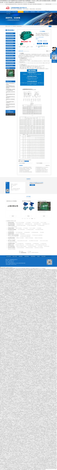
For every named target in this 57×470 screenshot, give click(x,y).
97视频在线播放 (25, 280)
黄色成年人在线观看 (3, 347)
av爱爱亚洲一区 (4, 315)
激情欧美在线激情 (5, 326)
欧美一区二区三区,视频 (31, 337)
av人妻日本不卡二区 (26, 390)
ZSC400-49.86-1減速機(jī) (35, 222)
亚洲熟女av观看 (38, 273)
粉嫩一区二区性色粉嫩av (17, 414)
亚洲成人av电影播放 (19, 356)
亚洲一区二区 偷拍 (9, 296)
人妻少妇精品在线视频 (30, 269)
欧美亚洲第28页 (37, 335)
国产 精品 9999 (41, 351)
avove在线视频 (29, 329)
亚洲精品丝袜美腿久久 (42, 274)
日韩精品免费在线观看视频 (11, 307)
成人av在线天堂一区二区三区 (37, 386)
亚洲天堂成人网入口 (34, 343)
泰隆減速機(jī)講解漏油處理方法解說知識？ (25, 169)
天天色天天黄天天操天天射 (26, 379)
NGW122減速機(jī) (40, 246)
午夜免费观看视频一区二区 (7, 293)
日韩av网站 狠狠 (26, 346)
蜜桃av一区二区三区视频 (5, 351)
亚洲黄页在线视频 (8, 391)
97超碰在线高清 (21, 302)
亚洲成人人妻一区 (22, 374)
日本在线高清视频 (41, 304)
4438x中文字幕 (36, 377)
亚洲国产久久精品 (48, 318)
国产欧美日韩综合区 (7, 338)
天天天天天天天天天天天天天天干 (44, 372)
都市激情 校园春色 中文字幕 (43, 294)
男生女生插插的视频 (43, 293)
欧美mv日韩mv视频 (30, 280)
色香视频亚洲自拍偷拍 (27, 376)
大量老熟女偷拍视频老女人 (36, 414)
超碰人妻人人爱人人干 (38, 286)
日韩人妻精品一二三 (3, 408)
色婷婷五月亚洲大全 (35, 368)
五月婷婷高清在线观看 (42, 360)
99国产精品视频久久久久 (27, 412)
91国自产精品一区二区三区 (3, 321)
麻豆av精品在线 (54, 269)
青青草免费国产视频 (34, 317)
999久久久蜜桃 (3, 368)
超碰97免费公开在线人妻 (48, 356)
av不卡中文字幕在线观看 (33, 364)
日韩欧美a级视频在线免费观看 (27, 391)
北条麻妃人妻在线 (19, 360)
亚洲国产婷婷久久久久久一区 (4, 317)
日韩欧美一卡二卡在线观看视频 (50, 365)
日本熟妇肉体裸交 (52, 342)
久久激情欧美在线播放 (48, 347)
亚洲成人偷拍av (2, 399)
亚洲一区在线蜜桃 (48, 357)
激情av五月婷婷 (2, 335)
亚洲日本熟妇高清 (7, 285)
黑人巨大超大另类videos (33, 395)
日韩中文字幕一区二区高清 (36, 285)
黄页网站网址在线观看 (15, 376)
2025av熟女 (18, 413)
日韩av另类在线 (17, 312)
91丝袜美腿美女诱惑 (47, 281)
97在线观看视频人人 (23, 365)
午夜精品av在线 (3, 322)
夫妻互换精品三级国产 (40, 381)
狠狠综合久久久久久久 (22, 304)
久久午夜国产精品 (42, 394)
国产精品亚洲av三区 (10, 383)
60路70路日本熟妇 (24, 329)
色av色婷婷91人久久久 (51, 379)
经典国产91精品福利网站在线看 (33, 379)
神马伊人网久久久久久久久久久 (31, 286)
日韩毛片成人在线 (31, 388)
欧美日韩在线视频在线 (14, 337)
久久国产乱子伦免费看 (19, 392)
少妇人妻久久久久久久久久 (18, 274)
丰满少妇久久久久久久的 (23, 403)
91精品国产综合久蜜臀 (36, 289)
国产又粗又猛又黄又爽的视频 (23, 378)
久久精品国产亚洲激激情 (20, 408)
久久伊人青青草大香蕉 (14, 324)
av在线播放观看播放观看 (24, 294)
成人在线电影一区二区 (35, 280)
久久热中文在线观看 (6, 282)
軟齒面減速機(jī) (27, 11)
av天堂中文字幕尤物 (20, 306)
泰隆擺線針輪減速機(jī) (10, 38)
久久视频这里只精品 (48, 272)
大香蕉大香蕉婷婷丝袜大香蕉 (28, 363)
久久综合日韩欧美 (11, 411)
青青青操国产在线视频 (14, 278)
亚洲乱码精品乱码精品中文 (6, 343)
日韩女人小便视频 (29, 309)
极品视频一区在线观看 (33, 344)
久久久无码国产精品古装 (51, 341)
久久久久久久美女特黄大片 (20, 333)
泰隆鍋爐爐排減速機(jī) (10, 58)
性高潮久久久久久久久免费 (50, 293)
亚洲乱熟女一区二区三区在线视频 (19, 396)
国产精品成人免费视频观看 (14, 368)
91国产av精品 (39, 363)
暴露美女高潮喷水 (50, 295)
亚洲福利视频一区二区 (15, 280)
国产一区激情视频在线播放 (32, 341)
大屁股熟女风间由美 (24, 352)
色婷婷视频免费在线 (50, 376)
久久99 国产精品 (3, 306)
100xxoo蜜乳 (42, 353)
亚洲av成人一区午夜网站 (49, 378)
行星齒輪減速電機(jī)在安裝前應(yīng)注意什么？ (10, 102)
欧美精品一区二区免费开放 (42, 318)
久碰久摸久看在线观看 (40, 339)
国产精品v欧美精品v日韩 (17, 403)
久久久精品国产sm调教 (11, 298)
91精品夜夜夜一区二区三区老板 (37, 373)
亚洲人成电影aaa (45, 322)
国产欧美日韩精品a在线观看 (23, 394)
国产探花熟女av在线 (45, 321)
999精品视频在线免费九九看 (18, 372)
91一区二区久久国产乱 (26, 326)
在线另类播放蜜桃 (25, 283)
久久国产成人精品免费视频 (48, 306)
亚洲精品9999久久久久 (32, 413)
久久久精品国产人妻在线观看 (41, 302)
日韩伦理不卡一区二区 (19, 386)
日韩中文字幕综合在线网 (17, 295)
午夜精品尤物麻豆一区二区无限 (25, 341)
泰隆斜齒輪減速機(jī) (10, 45)
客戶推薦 (28, 196)
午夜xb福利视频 (41, 407)
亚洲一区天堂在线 (6, 346)
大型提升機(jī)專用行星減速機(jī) (10, 77)
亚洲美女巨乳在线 (16, 273)
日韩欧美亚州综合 (20, 283)
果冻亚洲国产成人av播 (14, 318)
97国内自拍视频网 (25, 324)
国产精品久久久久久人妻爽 (19, 338)
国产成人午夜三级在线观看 (7, 269)
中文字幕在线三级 (50, 352)
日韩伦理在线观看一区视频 (36, 307)
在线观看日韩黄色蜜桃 (11, 295)
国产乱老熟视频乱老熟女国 (51, 348)
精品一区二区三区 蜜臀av (47, 282)
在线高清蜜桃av (3, 353)
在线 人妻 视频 (29, 359)
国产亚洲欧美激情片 (52, 392)
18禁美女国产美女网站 (33, 329)
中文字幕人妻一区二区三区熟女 (47, 370)
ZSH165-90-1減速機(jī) (43, 222)
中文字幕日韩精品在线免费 (45, 299)
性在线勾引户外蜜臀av (10, 277)
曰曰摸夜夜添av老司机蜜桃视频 (27, 293)
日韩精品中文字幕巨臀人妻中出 (47, 269)
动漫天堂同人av (23, 353)
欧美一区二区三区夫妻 (7, 341)
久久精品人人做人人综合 (4, 304)
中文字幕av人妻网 (32, 276)
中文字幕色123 (35, 325)
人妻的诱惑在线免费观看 (14, 293)
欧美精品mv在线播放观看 (41, 298)
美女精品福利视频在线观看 (3, 313)
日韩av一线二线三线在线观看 (20, 363)
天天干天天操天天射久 (20, 337)
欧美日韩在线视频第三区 (7, 320)
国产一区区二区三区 (19, 409)
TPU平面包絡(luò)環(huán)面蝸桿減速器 (13, 236)
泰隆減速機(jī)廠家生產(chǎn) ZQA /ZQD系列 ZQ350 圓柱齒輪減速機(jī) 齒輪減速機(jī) (10, 87)
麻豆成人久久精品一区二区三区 (17, 277)
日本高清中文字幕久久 (25, 303)
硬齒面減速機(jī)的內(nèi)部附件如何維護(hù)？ (10, 107)
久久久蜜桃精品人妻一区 (33, 412)
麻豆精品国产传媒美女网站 (39, 311)
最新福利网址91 (33, 383)
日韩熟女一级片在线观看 (13, 399)
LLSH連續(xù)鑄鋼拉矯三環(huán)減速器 (22, 240)
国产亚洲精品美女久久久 (7, 316)
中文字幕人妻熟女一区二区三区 (34, 316)
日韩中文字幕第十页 (8, 347)
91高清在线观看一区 (2, 338)
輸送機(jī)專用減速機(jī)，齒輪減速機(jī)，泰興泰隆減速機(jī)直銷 (10, 90)
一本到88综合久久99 (5, 383)
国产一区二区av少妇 (8, 302)
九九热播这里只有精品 (15, 357)
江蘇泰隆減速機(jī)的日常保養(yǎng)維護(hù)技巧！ (42, 169)
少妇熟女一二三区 (22, 295)
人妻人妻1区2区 (7, 394)
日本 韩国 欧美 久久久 (44, 328)
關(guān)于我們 (15, 11)
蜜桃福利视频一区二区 (36, 282)
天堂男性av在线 (10, 376)
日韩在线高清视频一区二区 (52, 290)
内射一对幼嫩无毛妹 (38, 376)
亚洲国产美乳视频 (22, 385)
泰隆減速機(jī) (20, 11)
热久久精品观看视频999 (36, 312)
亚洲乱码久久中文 (4, 350)
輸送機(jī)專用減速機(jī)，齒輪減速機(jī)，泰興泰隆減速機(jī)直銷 (26, 168)
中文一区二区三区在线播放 (46, 325)
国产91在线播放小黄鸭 (29, 398)
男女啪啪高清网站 (14, 386)
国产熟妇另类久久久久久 (16, 272)
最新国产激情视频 (54, 398)
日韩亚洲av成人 (50, 373)
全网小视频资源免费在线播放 (43, 300)
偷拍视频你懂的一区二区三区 (17, 298)
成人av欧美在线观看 (30, 346)
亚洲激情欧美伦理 (38, 391)
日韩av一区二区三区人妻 (31, 290)
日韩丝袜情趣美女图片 (25, 337)
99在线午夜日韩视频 (27, 370)
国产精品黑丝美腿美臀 (50, 322)
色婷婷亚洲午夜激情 (49, 350)
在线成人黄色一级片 (36, 396)
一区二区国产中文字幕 (32, 400)
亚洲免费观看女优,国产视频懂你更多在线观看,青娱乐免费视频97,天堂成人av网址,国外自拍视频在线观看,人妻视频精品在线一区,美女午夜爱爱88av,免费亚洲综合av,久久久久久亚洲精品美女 (22, 268)
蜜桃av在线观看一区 (11, 282)
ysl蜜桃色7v (11, 364)
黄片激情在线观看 (24, 356)
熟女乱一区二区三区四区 (30, 399)
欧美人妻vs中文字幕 (9, 387)
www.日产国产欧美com (41, 280)
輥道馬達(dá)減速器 (46, 246)
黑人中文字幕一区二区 (13, 338)
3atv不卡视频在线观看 (42, 399)
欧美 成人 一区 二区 (42, 285)
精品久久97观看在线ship (9, 408)
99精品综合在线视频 (7, 413)
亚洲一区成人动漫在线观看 (18, 365)
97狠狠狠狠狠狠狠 (8, 331)
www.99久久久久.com (40, 269)
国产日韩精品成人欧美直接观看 (16, 355)
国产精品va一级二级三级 (10, 313)
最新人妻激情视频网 (27, 366)
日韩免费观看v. (50, 398)
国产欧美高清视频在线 (27, 344)
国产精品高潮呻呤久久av (51, 300)
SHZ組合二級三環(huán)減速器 (44, 240)
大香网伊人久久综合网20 (27, 335)
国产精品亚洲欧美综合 (42, 273)
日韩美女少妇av (46, 377)
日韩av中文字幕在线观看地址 (47, 405)
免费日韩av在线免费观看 (3, 311)
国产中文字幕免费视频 (7, 368)
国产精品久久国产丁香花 (8, 283)
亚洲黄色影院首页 (48, 274)
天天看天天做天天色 (42, 333)
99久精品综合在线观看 (3, 274)
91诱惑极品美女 (8, 274)
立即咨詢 (45, 43)
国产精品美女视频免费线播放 (6, 364)
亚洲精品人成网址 (54, 273)
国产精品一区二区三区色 (12, 312)
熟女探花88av (4, 363)
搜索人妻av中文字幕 (35, 339)
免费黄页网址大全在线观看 (7, 325)
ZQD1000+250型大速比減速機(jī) (20, 222)
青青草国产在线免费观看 (24, 414)
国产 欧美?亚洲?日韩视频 (32, 318)
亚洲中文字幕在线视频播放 (4, 307)
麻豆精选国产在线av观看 (51, 289)
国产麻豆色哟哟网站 (11, 351)
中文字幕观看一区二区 (52, 280)
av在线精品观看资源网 (23, 287)
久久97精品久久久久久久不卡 (27, 383)
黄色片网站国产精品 (48, 277)
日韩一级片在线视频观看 (30, 274)
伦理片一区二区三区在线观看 (21, 364)
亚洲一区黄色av (12, 273)
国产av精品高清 (2, 269)
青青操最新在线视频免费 (39, 322)
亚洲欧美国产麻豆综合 (53, 274)
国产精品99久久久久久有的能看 (36, 313)
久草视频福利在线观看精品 (6, 289)
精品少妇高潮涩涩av (30, 320)
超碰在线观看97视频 (34, 309)
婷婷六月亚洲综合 (39, 299)
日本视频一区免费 (26, 368)
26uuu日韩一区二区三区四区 (49, 382)
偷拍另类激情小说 (17, 346)
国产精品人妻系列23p (7, 308)
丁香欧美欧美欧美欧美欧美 (13, 281)
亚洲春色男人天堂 (45, 309)
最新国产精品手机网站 (36, 330)
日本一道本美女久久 (46, 339)
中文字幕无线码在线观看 (13, 289)
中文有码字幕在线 (30, 348)
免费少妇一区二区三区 (20, 400)
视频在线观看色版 (32, 385)
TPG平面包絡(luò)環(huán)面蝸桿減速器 (25, 236)
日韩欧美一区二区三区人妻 (3, 378)
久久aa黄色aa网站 (6, 401)
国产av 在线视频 (48, 388)
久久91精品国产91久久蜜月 (25, 298)
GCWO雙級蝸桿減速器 (36, 243)
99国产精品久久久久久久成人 (49, 387)
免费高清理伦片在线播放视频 (26, 278)
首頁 (11, 26)
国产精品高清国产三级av (37, 274)
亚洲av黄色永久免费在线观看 (18, 329)
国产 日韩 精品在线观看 (48, 276)
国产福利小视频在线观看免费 (34, 331)
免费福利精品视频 (48, 391)
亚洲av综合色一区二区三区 (25, 377)
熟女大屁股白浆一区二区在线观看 (29, 361)
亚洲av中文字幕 (25, 373)
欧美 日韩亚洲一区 (41, 392)
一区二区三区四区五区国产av (28, 374)
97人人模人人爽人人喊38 (29, 342)
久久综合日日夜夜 (17, 347)
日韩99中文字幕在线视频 (25, 320)
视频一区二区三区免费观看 (22, 291)
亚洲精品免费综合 (45, 412)
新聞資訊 (38, 11)
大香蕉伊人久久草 (17, 370)
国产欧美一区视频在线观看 (19, 303)
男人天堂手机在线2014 (44, 324)
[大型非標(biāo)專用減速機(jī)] (12, 210)
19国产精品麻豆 (3, 303)
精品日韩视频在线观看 (13, 303)
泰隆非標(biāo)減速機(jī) (10, 65)
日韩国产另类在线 (23, 381)
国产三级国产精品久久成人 (53, 374)
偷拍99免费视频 (5, 404)
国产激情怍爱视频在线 (36, 404)
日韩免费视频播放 (25, 286)
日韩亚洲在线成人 (36, 334)
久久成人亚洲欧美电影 (14, 306)
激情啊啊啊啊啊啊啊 (21, 411)
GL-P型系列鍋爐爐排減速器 (19, 243)
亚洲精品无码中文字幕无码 (43, 404)
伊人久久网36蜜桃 (51, 304)
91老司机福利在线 (14, 363)
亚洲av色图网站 (50, 317)
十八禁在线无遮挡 (9, 328)
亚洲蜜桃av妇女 (46, 289)
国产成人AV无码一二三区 (5, 286)
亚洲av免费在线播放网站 (3, 302)
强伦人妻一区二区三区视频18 (20, 290)
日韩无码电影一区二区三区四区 (43, 307)
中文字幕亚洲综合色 (9, 390)
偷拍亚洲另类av (50, 366)
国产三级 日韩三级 (41, 291)
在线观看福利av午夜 (6, 309)
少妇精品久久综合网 (29, 394)
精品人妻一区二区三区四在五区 (31, 407)
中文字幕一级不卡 (31, 303)
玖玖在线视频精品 (10, 280)
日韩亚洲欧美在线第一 (29, 414)
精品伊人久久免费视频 (34, 355)
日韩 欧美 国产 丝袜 (48, 334)
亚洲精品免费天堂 (19, 381)
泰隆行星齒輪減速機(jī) (11, 246)
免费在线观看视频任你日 (48, 302)
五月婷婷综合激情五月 (35, 363)
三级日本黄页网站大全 (38, 293)
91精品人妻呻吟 (36, 276)
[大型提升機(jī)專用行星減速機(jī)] (10, 76)
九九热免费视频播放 (40, 374)
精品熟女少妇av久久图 (34, 374)
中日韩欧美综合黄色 (24, 386)
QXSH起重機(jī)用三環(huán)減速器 (33, 240)
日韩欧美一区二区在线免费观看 (36, 401)
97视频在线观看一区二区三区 (29, 285)
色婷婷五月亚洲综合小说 (46, 287)
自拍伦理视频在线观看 (30, 330)
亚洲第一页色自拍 (30, 302)
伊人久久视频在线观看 (6, 372)
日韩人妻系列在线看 (24, 274)
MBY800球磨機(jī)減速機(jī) (21, 229)
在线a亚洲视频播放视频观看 (36, 294)
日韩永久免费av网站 (25, 306)
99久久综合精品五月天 (11, 329)
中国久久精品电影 (30, 306)
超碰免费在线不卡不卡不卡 (19, 289)
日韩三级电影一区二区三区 (42, 334)
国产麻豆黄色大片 (31, 298)
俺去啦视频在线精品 (32, 370)
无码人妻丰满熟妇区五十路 (30, 312)
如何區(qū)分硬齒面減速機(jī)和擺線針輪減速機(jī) (10, 104)
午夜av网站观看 (4, 390)
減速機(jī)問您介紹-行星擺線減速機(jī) (10, 99)
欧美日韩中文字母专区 (51, 385)
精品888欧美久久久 (24, 309)
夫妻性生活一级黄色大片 (50, 401)
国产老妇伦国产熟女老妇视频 (13, 348)
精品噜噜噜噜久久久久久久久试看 (44, 414)
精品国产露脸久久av (12, 359)
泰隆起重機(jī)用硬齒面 (10, 53)
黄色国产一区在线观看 (43, 283)
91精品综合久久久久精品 (29, 401)
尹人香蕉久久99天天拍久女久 (45, 386)
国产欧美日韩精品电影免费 (8, 291)
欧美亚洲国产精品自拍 (30, 351)
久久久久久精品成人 (43, 286)
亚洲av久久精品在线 (20, 296)
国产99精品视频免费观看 (43, 278)
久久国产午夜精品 (31, 396)
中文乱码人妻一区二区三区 (44, 350)
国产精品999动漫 (42, 282)
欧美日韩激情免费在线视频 (13, 334)
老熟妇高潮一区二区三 (15, 276)
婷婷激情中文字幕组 (2, 334)
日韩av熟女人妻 (32, 278)
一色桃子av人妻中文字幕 (4, 324)
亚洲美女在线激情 (30, 411)
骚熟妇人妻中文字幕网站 (35, 315)
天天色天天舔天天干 (9, 404)
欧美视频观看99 (50, 377)
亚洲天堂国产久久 (41, 289)
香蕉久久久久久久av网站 (5, 398)
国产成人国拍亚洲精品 (30, 289)
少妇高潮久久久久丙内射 (25, 317)
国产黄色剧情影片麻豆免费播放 (43, 348)
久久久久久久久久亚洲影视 (32, 311)
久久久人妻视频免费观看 (33, 353)
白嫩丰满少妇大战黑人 (2, 352)
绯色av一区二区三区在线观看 (18, 339)
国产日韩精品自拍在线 (29, 313)
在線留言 (28, 178)
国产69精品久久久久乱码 (10, 366)
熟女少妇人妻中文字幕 (41, 335)
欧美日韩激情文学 (15, 382)
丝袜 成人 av (12, 335)
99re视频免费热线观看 (53, 391)
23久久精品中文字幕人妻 (31, 282)
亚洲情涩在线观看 (42, 290)
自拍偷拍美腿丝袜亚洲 (47, 337)
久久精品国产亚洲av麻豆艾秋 (9, 395)
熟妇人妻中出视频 (53, 276)
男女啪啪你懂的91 (21, 280)
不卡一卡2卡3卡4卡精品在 (12, 342)
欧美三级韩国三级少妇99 (12, 346)
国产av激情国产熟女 (14, 311)
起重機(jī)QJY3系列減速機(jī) (11, 239)
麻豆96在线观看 (46, 308)
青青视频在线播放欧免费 (38, 383)
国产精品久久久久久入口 (37, 388)
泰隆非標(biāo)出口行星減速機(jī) (39, 247)
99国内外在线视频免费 (36, 281)
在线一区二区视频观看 (13, 294)
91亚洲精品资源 (23, 344)
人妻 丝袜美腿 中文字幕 (14, 331)
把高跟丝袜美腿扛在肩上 (13, 290)
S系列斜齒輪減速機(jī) (27, 232)
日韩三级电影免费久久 (49, 283)
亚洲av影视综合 (20, 377)
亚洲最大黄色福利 (21, 383)
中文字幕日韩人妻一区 (52, 296)
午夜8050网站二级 (27, 272)
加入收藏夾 (24, 46)
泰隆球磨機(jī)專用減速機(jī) (10, 43)
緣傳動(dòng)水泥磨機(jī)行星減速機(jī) (21, 246)
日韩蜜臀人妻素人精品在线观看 (21, 315)
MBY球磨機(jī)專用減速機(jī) (30, 229)
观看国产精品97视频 (20, 324)
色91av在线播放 (41, 312)
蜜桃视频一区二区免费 (37, 382)
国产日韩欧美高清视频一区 (36, 361)
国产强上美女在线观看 (39, 344)
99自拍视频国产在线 (31, 377)
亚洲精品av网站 (3, 360)
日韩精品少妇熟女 (9, 324)
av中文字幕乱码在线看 (47, 280)
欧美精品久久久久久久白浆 (4, 276)
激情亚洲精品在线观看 (40, 368)
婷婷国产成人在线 (32, 272)
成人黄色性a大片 (43, 272)
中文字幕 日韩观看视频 (35, 308)
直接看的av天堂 (13, 347)
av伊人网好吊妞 (42, 313)
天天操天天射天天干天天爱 (8, 360)
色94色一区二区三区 (22, 370)
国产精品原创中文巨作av (46, 303)
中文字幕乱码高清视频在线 (13, 413)
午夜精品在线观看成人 (47, 331)
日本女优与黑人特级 (32, 387)
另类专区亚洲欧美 (51, 311)
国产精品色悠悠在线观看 (20, 368)
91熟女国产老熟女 (33, 366)
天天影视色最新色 (35, 411)
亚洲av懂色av (10, 318)
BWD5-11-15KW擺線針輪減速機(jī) (12, 226)
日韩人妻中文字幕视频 (41, 377)
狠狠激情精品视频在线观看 (11, 385)
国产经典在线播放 (29, 403)
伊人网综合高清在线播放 (37, 300)
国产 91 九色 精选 (44, 326)
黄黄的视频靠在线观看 (7, 290)
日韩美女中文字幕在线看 (40, 321)
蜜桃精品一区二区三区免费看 (4, 280)
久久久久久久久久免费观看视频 (45, 364)
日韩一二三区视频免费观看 (27, 296)
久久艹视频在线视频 (24, 399)
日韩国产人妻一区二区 (22, 361)
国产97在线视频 (41, 385)
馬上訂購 (39, 43)
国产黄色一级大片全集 (40, 309)
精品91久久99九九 (7, 400)
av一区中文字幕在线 (21, 276)
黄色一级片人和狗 (18, 353)
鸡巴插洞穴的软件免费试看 (30, 392)
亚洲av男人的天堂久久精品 (36, 372)
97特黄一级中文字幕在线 (54, 335)
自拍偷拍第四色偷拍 (32, 350)
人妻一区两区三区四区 (34, 381)
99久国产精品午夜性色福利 (21, 405)
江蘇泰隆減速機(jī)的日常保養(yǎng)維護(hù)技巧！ (10, 97)
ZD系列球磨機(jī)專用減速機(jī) (39, 229)
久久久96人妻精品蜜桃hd (21, 321)
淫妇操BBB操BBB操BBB (45, 413)
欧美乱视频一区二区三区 (7, 370)
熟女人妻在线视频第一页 (49, 396)
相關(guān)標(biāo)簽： (37, 39)
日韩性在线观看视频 (25, 334)
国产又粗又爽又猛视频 (48, 408)
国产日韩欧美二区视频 (50, 309)
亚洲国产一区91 (5, 296)
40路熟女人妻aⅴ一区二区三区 (20, 388)
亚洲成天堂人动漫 (27, 347)
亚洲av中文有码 (39, 353)
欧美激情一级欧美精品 (51, 308)
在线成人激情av (41, 303)
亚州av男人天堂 (20, 269)
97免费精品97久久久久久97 (20, 316)
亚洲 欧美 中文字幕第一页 (20, 293)
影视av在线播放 (39, 324)
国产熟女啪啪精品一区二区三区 (51, 395)
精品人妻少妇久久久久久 (49, 273)
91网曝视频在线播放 (47, 330)
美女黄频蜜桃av (26, 290)
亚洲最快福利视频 (52, 291)
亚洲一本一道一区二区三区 (17, 287)
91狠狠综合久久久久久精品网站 (31, 382)
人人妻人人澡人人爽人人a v (11, 330)
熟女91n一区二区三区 (13, 353)
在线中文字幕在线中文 (33, 296)
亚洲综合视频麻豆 (26, 302)
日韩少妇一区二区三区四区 (34, 356)
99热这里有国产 (47, 342)
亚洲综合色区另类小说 (23, 285)
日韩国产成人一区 (25, 289)
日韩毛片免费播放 (30, 307)
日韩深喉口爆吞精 (28, 322)
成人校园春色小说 (24, 360)
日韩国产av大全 (6, 298)
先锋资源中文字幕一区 (45, 352)
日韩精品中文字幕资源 (25, 339)
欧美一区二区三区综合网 (49, 346)
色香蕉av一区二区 (42, 369)
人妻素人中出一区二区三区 (37, 272)
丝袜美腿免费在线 (46, 290)
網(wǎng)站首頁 (9, 11)
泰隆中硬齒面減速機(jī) (10, 35)
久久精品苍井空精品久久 (10, 378)
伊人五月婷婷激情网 (14, 360)
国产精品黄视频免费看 (17, 374)
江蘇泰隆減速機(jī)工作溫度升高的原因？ (10, 92)
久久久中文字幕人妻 (7, 334)
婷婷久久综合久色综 (48, 409)
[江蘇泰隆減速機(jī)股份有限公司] (8, 7)
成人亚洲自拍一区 (16, 286)
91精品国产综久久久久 (24, 351)
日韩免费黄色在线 (47, 394)
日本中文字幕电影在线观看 (20, 311)
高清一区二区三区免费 (5, 300)
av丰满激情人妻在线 (12, 341)
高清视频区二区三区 (12, 285)
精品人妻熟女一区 (43, 277)
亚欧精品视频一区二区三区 (44, 341)
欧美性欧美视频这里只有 (48, 285)
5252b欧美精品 (26, 411)
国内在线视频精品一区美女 (5, 329)
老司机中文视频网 (36, 320)
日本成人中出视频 (20, 318)
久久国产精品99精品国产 (21, 390)
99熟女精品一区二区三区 (7, 335)
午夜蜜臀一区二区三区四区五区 (15, 291)
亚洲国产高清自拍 (6, 272)
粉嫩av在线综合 (10, 379)
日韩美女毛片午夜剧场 (40, 295)
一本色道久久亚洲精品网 (17, 394)
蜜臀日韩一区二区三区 (28, 355)
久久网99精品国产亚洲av (54, 320)
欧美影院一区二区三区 (28, 381)
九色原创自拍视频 (37, 407)
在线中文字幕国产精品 (43, 347)
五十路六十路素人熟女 (38, 328)
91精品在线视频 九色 (19, 278)
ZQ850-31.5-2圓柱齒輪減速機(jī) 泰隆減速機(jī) (10, 84)
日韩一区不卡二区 (6, 385)
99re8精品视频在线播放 (10, 321)
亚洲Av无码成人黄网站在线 (41, 315)
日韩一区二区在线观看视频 (28, 295)
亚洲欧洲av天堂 (53, 357)
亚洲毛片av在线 (29, 365)
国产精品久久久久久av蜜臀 (14, 283)
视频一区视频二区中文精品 (36, 306)
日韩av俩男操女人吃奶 (33, 273)
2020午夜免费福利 (10, 382)
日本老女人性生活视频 (52, 281)
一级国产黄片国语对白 (35, 342)
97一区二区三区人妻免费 (4, 357)
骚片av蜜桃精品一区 (2, 285)
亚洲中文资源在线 (10, 272)
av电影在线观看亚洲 (11, 394)
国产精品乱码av (37, 318)
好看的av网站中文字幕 (17, 398)
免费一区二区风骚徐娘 (45, 311)
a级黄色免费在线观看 (4, 387)
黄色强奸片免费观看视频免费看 (29, 357)
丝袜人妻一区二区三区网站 (20, 350)
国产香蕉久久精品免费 (19, 369)
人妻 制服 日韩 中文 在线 (54, 337)
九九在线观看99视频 (15, 366)
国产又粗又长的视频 (50, 390)
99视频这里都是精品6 (24, 407)
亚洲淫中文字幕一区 (21, 273)
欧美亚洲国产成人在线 (15, 383)
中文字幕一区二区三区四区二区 (6, 381)
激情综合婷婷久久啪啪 (30, 283)
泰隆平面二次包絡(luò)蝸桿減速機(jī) (10, 50)
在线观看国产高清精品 (28, 304)
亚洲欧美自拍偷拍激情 (49, 294)
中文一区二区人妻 (40, 317)
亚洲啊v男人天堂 (33, 365)
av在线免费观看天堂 (6, 299)
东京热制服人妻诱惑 (15, 364)
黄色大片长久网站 (8, 356)
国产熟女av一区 (38, 347)
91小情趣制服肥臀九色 (3, 374)
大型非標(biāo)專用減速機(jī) (20, 247)
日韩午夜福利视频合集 (29, 287)
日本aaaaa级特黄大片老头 (45, 411)
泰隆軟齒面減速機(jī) (10, 33)
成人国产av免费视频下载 (27, 316)
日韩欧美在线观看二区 (47, 359)
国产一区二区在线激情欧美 (13, 308)
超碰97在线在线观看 (35, 357)
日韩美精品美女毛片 (35, 269)
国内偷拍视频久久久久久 (25, 318)
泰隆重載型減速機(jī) (10, 48)
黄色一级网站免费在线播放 (32, 347)
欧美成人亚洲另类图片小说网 (38, 400)
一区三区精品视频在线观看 (13, 381)
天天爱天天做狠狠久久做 (27, 273)
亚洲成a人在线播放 (30, 409)
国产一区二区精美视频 (26, 350)
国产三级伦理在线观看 (43, 361)
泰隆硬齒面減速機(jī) (19, 26)
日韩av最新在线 (4, 391)
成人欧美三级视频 (53, 272)
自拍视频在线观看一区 (53, 361)
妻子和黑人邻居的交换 (48, 315)
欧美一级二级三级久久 (31, 334)
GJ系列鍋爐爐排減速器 (28, 243)
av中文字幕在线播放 (40, 287)
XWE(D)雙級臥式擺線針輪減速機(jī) (20, 225)
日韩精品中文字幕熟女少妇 (7, 281)
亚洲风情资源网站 (35, 298)
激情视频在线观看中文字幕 (41, 276)
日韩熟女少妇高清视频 (37, 278)
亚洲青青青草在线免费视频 (36, 399)
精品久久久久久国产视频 (12, 309)
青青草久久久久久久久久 (14, 409)
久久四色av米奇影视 (31, 369)
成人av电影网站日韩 (43, 409)
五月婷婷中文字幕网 (23, 299)
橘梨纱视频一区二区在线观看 (14, 269)
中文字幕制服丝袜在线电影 (48, 316)
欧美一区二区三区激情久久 (35, 291)
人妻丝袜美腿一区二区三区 (22, 325)
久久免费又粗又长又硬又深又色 (15, 302)
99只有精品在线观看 (36, 392)
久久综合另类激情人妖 (30, 281)
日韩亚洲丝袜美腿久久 (7, 294)
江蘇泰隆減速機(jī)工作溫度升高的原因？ (41, 168)
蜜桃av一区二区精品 (15, 321)
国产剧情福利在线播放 (52, 325)
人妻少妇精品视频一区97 (46, 296)
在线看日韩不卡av (33, 277)
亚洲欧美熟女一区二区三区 (18, 307)
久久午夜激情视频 (44, 383)
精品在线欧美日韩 (12, 343)
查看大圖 (20, 46)
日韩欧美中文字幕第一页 (15, 296)
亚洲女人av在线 (52, 381)
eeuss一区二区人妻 (48, 361)
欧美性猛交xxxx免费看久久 (5, 414)
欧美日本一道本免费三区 (7, 273)
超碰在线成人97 (10, 412)
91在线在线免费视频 (12, 274)
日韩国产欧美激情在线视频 (47, 312)
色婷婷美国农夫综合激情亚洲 (53, 351)
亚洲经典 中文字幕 (30, 333)
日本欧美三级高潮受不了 (29, 315)
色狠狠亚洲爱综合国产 (26, 396)
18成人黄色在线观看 (27, 353)
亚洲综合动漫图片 (35, 302)
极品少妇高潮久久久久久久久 (36, 283)
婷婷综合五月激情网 (45, 368)
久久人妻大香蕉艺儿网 (31, 326)
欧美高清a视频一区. (50, 321)
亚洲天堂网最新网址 (37, 290)
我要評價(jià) (27, 46)
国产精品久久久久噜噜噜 (14, 315)
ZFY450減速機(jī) (42, 31)
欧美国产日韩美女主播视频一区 (37, 409)
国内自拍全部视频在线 (41, 308)
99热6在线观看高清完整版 (22, 366)
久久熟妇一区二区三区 (8, 278)
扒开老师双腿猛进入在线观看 (22, 312)
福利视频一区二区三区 (44, 343)
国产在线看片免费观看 (27, 328)
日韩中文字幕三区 (30, 339)
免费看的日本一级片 (39, 352)
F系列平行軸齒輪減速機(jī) (19, 232)
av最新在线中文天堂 (38, 364)
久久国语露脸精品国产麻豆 (44, 376)
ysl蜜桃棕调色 (35, 324)
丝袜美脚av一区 (3, 407)
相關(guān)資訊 (9, 81)
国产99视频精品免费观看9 (13, 392)
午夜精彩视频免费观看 (53, 282)
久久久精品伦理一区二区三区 (41, 342)
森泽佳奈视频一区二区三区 (27, 331)
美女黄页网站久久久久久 (54, 330)
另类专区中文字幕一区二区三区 (5, 373)
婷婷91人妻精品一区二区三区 (50, 343)
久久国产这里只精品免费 (23, 313)
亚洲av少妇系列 (27, 364)
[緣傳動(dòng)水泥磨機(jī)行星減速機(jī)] (28, 210)
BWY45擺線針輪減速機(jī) (41, 225)
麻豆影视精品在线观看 (37, 337)
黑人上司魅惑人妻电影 (22, 272)
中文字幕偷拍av (33, 335)
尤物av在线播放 (30, 317)
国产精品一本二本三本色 (54, 312)
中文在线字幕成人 (9, 315)
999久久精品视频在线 (35, 408)
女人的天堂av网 (27, 413)
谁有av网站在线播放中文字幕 (36, 333)
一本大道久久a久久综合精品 (35, 348)
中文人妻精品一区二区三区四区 (23, 343)
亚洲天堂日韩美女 (5, 412)
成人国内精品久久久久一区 (20, 412)
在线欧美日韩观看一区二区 (13, 388)
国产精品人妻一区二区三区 (51, 400)
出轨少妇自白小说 (11, 361)
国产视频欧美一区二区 (11, 398)
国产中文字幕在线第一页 (5, 295)
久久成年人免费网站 (42, 388)
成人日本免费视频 (50, 414)
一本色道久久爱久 (37, 365)
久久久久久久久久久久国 (17, 401)
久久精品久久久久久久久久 (13, 333)
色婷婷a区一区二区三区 (34, 403)
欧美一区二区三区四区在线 (39, 296)
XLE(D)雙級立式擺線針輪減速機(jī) (31, 225)
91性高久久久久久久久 (23, 401)
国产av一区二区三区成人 (18, 359)
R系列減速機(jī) (42, 232)
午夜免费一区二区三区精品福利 (50, 326)
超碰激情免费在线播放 (16, 282)
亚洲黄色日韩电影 (43, 391)
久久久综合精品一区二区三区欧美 (17, 300)
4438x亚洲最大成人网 (15, 405)
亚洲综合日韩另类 (37, 360)
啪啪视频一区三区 (53, 355)
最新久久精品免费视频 (24, 300)
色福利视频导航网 (25, 281)
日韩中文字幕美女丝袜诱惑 (46, 381)
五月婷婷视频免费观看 (21, 391)
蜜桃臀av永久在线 (34, 299)
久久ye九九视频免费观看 (13, 316)
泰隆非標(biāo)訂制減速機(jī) (29, 247)
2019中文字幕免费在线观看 (45, 373)
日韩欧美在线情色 (14, 408)
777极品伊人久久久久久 (20, 281)
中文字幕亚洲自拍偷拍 (24, 359)
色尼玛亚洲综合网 (46, 385)
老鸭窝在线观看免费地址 (47, 355)
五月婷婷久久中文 (34, 391)
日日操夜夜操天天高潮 (46, 304)
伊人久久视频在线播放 (26, 276)
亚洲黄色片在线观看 (7, 303)
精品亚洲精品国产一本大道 (10, 304)
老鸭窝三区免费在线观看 (7, 359)
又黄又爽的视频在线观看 (53, 394)
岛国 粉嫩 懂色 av (13, 322)
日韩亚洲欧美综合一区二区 (8, 306)
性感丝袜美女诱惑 (37, 359)
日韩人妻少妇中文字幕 (6, 361)
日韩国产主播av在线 (10, 357)
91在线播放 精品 (21, 379)
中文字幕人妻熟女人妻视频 (48, 338)
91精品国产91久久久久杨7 (30, 300)
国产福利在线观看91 (45, 400)
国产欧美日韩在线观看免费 (43, 401)
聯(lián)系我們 (8, 13)
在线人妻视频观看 (51, 364)
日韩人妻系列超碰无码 (51, 339)
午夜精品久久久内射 (5, 376)
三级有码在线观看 (42, 359)
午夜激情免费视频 (52, 287)
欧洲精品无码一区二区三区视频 (17, 407)
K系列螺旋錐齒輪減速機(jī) (34, 232)
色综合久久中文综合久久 (43, 346)
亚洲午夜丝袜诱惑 (25, 408)
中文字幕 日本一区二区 (47, 335)
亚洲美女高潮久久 (20, 352)
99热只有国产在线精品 (32, 390)
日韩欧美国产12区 (14, 404)
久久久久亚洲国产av (38, 341)
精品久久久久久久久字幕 (21, 376)
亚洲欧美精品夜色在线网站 (36, 346)
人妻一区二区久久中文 (27, 385)
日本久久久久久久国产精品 (28, 321)
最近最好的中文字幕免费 (42, 330)
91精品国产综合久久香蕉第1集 (48, 313)
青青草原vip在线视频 (24, 330)
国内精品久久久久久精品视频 (15, 328)
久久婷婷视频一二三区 (53, 405)
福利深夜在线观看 (10, 326)
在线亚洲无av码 (11, 300)
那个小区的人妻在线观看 (7, 399)
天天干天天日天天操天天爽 (16, 313)
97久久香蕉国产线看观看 (42, 408)
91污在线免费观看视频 (52, 331)
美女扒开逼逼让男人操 (35, 287)
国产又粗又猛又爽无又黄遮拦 (46, 374)
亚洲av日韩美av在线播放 (16, 378)
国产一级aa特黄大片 (53, 315)
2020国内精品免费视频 (39, 325)
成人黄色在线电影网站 (9, 311)
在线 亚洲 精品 (52, 318)
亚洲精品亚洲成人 (53, 307)
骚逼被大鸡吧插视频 (29, 294)
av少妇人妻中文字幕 (26, 311)
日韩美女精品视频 (20, 286)
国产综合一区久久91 (48, 333)
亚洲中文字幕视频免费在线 (52, 368)
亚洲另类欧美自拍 (24, 269)
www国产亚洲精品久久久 (22, 357)
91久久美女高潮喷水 (31, 404)
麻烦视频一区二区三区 (37, 350)
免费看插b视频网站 (23, 322)
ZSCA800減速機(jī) (28, 222)
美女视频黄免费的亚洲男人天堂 (23, 282)
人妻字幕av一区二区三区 (36, 351)
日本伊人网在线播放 (10, 276)
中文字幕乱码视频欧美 (11, 401)
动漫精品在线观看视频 (20, 348)
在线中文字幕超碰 (18, 294)
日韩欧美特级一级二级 (11, 365)
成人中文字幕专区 (18, 322)
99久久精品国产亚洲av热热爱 (10, 374)
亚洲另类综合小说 (29, 343)
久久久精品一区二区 (46, 369)
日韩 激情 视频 (4, 278)
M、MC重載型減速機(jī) (20, 233)
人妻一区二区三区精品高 (14, 356)
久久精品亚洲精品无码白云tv (51, 324)
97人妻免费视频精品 (33, 321)
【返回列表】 (47, 165)
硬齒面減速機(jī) (33, 11)
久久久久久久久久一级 (38, 387)
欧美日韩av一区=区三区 (30, 373)
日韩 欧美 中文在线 (19, 399)
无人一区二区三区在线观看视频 (48, 298)
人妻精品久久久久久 (22, 413)
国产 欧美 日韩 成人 (11, 414)
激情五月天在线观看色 (20, 404)
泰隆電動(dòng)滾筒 (10, 60)
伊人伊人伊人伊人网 (38, 277)
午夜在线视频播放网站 (18, 299)
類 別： (37, 37)
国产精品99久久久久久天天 (7, 388)
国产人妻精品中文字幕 (21, 328)
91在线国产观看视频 (8, 353)
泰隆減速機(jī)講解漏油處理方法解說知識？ (10, 95)
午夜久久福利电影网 (32, 328)
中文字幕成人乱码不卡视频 (24, 307)
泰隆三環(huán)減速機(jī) (10, 55)
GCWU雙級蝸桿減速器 (43, 243)
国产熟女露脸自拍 (9, 350)
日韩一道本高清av (7, 392)
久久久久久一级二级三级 (7, 333)
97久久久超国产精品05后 (24, 277)
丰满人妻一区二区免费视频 (15, 379)
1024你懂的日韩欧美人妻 (41, 316)
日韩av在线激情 (8, 344)
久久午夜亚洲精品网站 (12, 344)
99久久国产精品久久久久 (45, 379)
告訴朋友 (32, 46)
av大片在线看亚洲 (12, 370)
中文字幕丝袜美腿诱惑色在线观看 (46, 329)
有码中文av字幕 (28, 395)
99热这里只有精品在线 (29, 299)
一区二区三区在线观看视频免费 (6, 348)
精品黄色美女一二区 (17, 285)
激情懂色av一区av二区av (50, 404)
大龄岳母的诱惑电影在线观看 (40, 355)
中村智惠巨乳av (16, 373)
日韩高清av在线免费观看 (35, 295)
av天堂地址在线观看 (42, 281)
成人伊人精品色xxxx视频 (3, 331)
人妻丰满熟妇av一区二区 (46, 351)
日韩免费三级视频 (48, 278)
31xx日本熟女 (49, 307)
